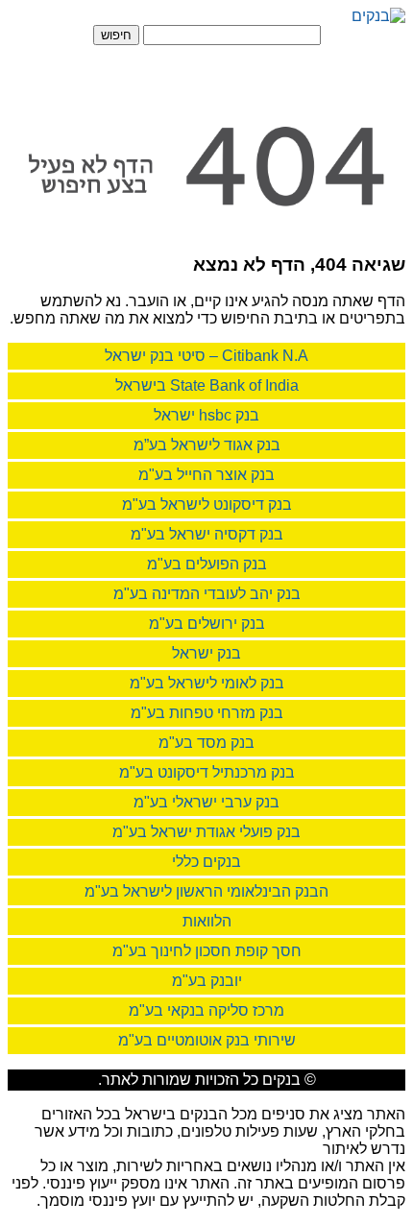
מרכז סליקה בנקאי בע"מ (206, 1010)
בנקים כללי (206, 861)
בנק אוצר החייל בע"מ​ (206, 475)
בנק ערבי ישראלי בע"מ (206, 802)
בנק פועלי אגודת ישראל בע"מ (206, 832)
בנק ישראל (206, 653)
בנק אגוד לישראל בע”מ (207, 445)
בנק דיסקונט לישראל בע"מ (207, 504)
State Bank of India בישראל (207, 385)
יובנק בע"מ (207, 981)
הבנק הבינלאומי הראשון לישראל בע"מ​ (206, 891)
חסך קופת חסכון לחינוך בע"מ (207, 951)
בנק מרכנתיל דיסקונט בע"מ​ (207, 772)
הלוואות (206, 921)
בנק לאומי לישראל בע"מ (207, 683)
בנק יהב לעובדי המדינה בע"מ (207, 594)
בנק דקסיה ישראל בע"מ (207, 534)
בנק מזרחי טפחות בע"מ (207, 713)
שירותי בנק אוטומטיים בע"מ (207, 1040)
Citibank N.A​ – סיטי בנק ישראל (206, 356)
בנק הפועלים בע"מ (207, 564)
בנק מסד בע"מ (206, 742)
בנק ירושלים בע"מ (207, 623)
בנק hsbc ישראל (206, 415)
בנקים (281, 1079)
